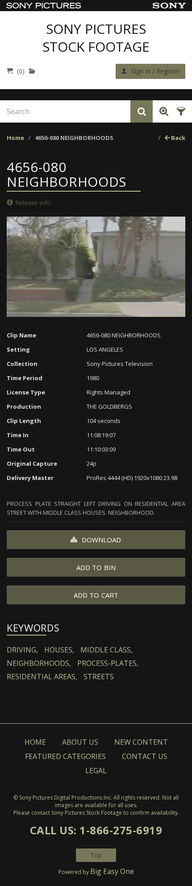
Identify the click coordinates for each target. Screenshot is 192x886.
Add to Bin (96, 567)
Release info (33, 202)
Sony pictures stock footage (96, 38)
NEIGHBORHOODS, (39, 663)
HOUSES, (59, 650)
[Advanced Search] (162, 111)
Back (177, 138)
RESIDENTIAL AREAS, (42, 676)
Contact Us (144, 756)
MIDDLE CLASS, (106, 650)
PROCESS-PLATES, (107, 663)
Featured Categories (65, 756)
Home (15, 138)
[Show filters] (180, 111)
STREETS (98, 676)
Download (100, 539)
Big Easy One (112, 871)
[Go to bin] (34, 71)
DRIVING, (22, 650)
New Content (141, 742)
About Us (80, 742)
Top (96, 855)
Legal (96, 770)
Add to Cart (96, 595)
